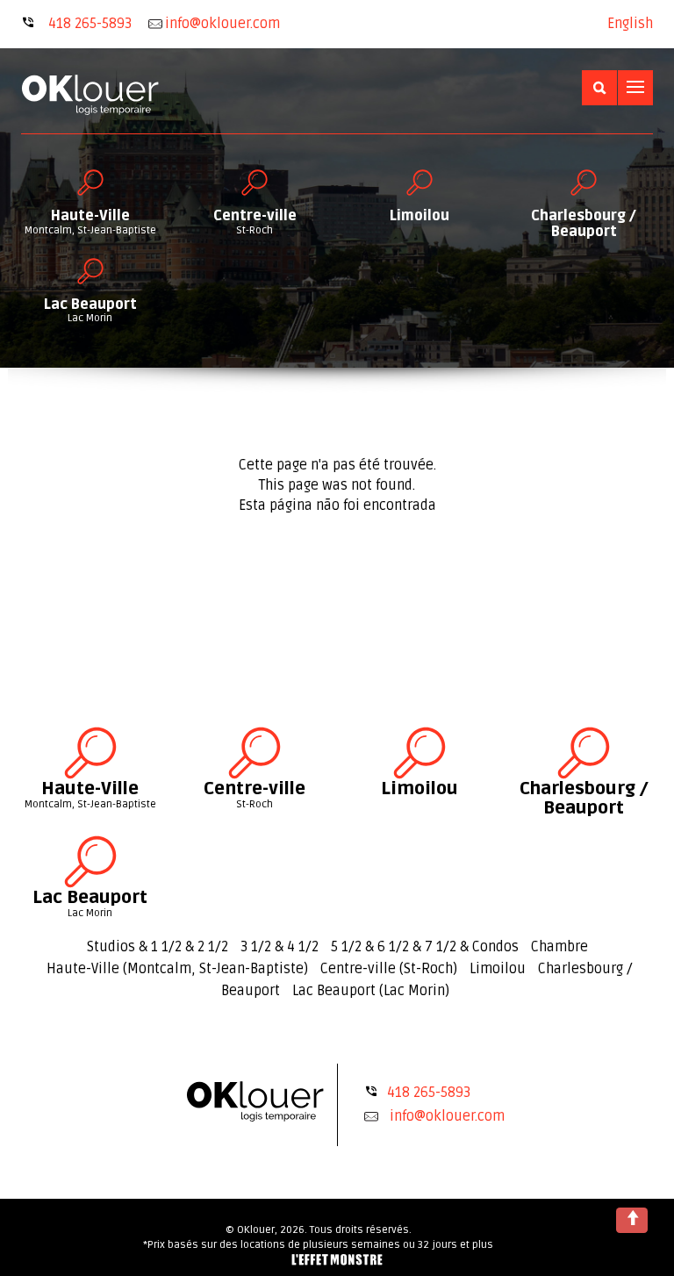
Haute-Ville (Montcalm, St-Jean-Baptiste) (177, 969)
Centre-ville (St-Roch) (388, 969)
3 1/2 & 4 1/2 (279, 947)
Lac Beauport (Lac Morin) (370, 991)
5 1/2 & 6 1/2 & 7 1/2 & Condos (425, 947)
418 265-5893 (90, 23)
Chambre (559, 947)
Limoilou (498, 969)
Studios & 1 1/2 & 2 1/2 (157, 947)
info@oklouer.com (447, 1116)
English (630, 23)
